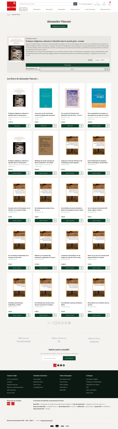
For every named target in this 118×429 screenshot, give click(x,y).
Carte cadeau (37, 379)
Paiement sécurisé (12, 384)
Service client (11, 392)
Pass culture (37, 384)
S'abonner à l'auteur (59, 26)
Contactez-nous (94, 341)
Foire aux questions (12, 379)
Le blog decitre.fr (38, 387)
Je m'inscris (69, 358)
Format (90, 60)
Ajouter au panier (96, 125)
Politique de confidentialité (93, 382)
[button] (67, 48)
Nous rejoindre (64, 384)
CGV (87, 387)
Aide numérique (11, 390)
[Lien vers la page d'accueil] (11, 6)
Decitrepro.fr (63, 387)
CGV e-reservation (91, 390)
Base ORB (63, 390)
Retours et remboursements (15, 387)
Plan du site (89, 392)
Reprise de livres (38, 382)
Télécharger (67, 65)
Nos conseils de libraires (24, 341)
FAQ (59, 341)
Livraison (9, 382)
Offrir (72, 69)
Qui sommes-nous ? (65, 379)
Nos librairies (64, 382)
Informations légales (92, 379)
